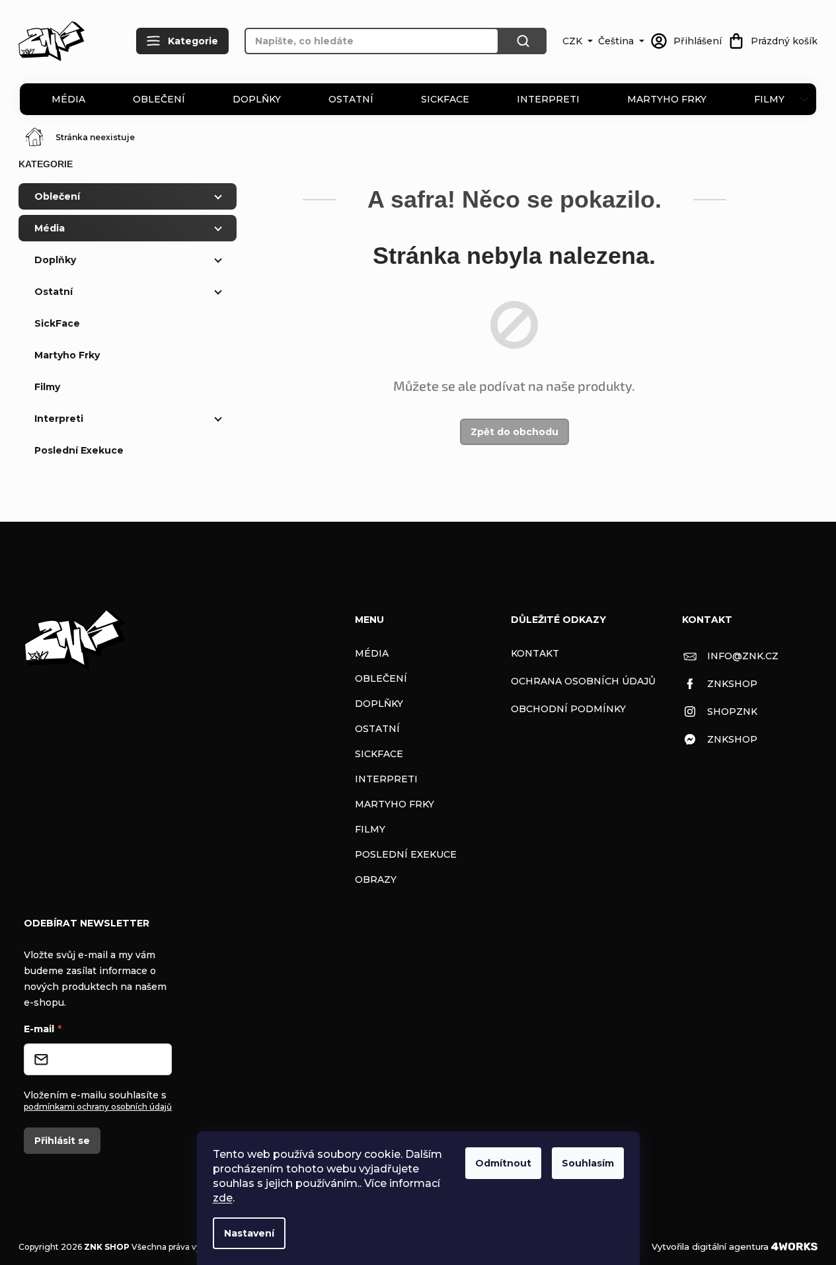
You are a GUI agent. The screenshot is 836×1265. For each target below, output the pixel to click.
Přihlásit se (62, 1141)
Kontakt (535, 653)
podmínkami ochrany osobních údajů (98, 1107)
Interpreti (548, 99)
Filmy (769, 99)
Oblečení (159, 99)
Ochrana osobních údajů (583, 681)
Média (68, 99)
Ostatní (350, 99)
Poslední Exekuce (79, 450)
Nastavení (249, 1233)
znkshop (732, 684)
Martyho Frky (666, 99)
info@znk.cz (743, 656)
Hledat (523, 41)
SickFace (445, 99)
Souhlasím (588, 1163)
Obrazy (376, 879)
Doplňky (257, 99)
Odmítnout (503, 1163)
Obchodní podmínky (568, 709)
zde (223, 1198)
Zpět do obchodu (514, 432)
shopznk (732, 711)
